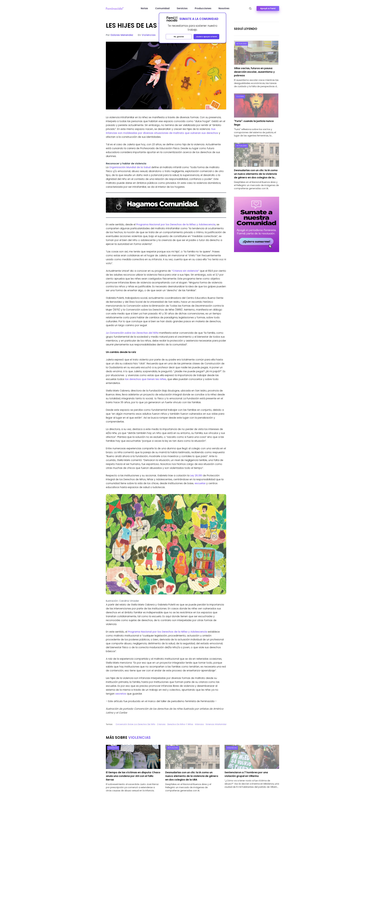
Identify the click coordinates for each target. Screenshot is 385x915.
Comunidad (162, 8)
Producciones (203, 8)
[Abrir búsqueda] (250, 8)
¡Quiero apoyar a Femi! (206, 36)
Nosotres (224, 8)
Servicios (182, 8)
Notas (144, 8)
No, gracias (179, 36)
